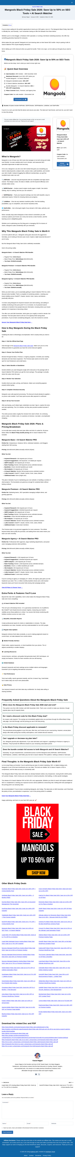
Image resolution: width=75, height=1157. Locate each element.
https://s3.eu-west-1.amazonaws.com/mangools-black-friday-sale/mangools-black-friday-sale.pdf (30, 1042)
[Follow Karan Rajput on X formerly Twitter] (39, 1074)
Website (53, 1123)
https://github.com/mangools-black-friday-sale (15, 1033)
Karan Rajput (26, 17)
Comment (5, 1102)
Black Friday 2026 (37, 6)
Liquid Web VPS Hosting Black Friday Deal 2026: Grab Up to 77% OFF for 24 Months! (19, 1085)
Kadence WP (34, 1151)
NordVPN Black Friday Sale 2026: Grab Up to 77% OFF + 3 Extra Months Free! (56, 1085)
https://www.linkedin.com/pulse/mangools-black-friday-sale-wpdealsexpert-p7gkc (25, 1027)
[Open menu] (72, 2)
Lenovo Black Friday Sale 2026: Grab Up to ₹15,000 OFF (55, 1000)
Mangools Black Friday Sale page (23, 345)
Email (29, 1123)
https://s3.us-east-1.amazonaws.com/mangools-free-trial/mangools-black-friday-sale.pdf (27, 1046)
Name (4, 1123)
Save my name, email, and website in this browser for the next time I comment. (23, 1127)
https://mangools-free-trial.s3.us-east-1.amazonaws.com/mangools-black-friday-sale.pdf (27, 1044)
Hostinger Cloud (50, 1151)
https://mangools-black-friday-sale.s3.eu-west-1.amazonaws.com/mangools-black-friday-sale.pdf (30, 1039)
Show (9, 25)
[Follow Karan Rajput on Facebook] (36, 1074)
